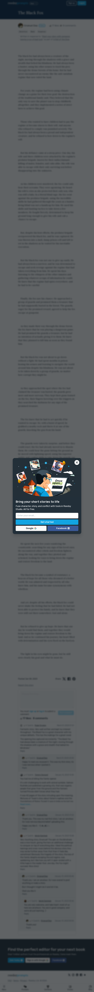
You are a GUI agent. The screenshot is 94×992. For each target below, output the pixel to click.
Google (29, 528)
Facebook (61, 528)
